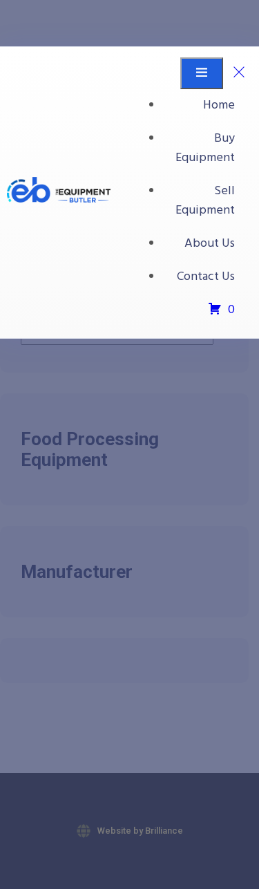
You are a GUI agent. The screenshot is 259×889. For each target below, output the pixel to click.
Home (219, 105)
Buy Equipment (205, 148)
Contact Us (206, 277)
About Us (209, 244)
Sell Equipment (205, 201)
